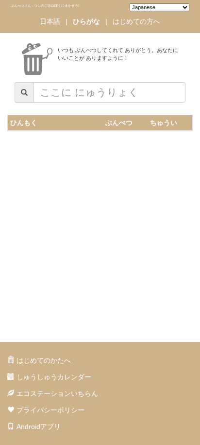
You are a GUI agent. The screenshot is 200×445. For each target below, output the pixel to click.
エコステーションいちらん (57, 393)
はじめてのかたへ (44, 360)
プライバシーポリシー (50, 410)
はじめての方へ (136, 21)
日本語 (50, 21)
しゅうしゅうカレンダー (54, 377)
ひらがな (86, 21)
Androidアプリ (39, 426)
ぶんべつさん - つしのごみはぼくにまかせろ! (45, 5)
